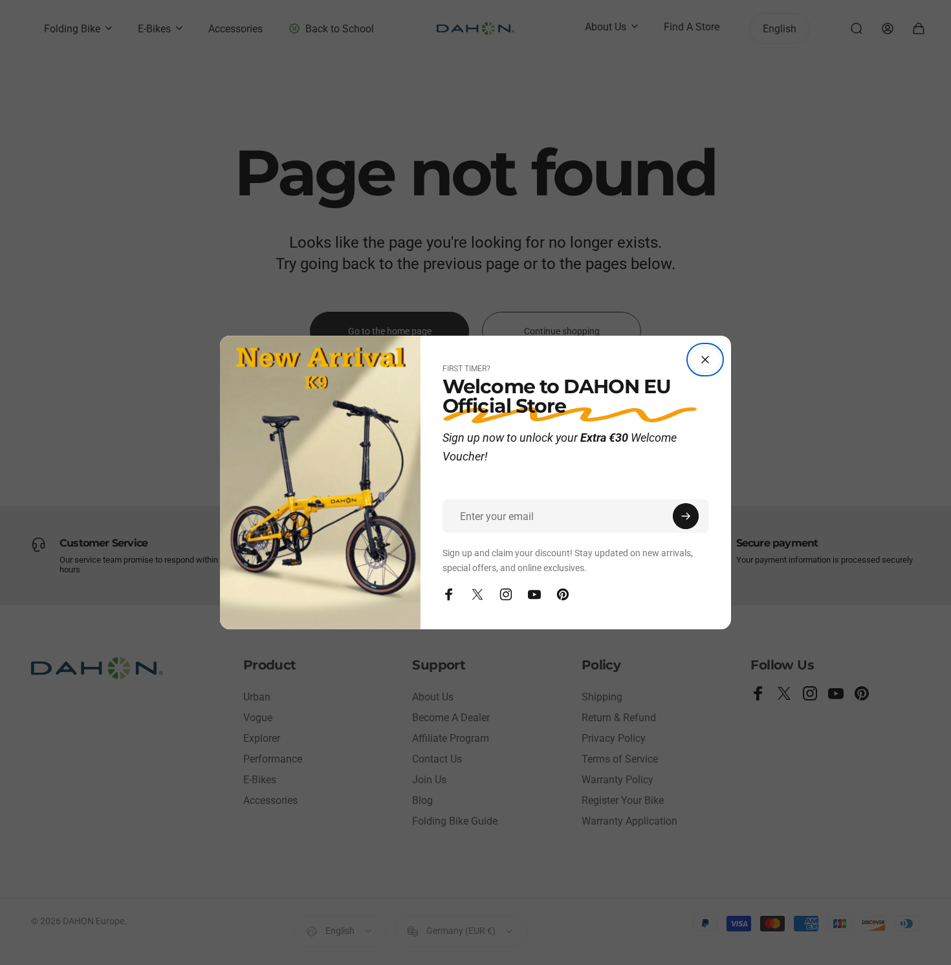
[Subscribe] (686, 516)
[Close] (705, 359)
